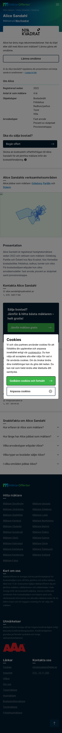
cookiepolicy (34, 352)
